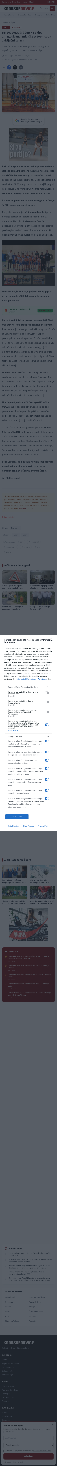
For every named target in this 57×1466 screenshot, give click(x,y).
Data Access (28, 826)
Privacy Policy (43, 826)
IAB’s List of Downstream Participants (31, 679)
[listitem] (28, 687)
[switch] (47, 693)
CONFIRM (17, 817)
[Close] (51, 640)
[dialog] (28, 733)
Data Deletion (13, 826)
